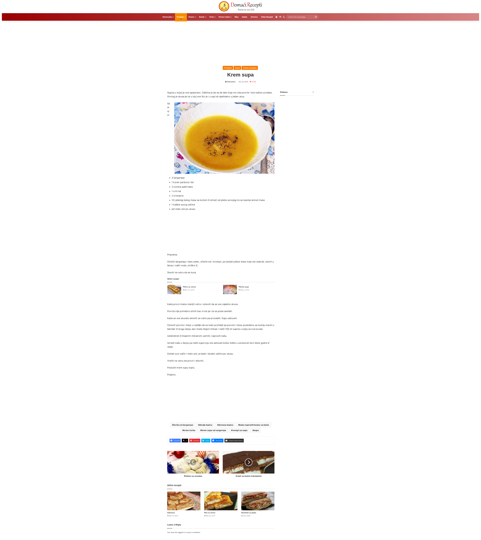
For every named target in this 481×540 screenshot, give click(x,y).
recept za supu (240, 430)
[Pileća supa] (230, 289)
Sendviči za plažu (248, 513)
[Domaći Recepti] (240, 7)
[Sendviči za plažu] (257, 501)
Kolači (201, 17)
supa (256, 430)
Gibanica (171, 513)
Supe (237, 68)
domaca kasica (225, 425)
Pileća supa (244, 287)
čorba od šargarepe (183, 425)
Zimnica (254, 17)
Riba (236, 17)
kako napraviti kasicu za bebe (254, 425)
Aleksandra (231, 82)
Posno (191, 17)
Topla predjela (250, 68)
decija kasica (205, 425)
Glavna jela (167, 17)
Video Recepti (267, 17)
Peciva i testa (224, 17)
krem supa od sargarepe (214, 430)
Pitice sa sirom (189, 287)
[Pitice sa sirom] (174, 289)
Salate (244, 17)
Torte (211, 17)
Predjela (180, 17)
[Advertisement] (240, 42)
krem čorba (189, 430)
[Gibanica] (183, 501)
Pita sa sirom (209, 513)
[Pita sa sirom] (220, 501)
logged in (181, 532)
